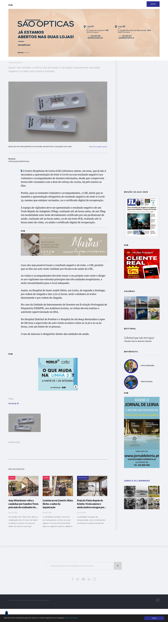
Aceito (154, 618)
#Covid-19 (13, 403)
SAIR (153, 4)
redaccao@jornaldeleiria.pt (18, 161)
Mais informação (71, 618)
